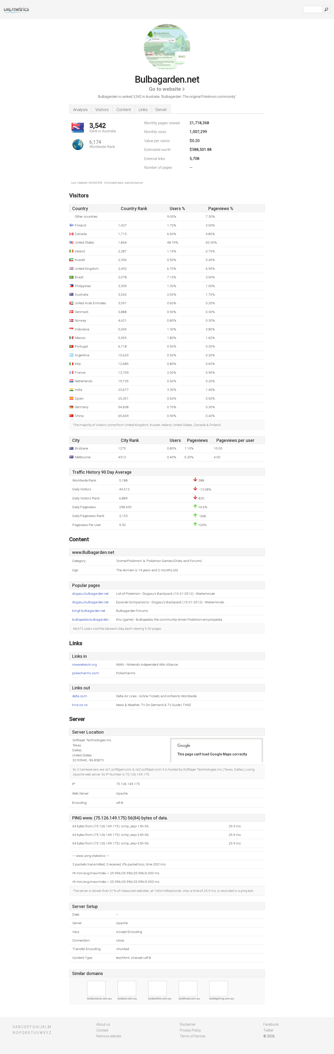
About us (103, 1024)
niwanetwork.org (84, 664)
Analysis (80, 109)
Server (161, 109)
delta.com (79, 696)
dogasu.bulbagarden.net (90, 593)
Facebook (271, 1024)
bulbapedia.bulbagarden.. (91, 619)
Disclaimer (188, 1024)
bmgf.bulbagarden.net (88, 611)
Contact (102, 1030)
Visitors (102, 109)
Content (123, 109)
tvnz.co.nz (80, 705)
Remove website (108, 1036)
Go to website (165, 89)
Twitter (268, 1030)
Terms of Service (192, 1036)
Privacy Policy (190, 1030)
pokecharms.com (85, 673)
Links (143, 109)
